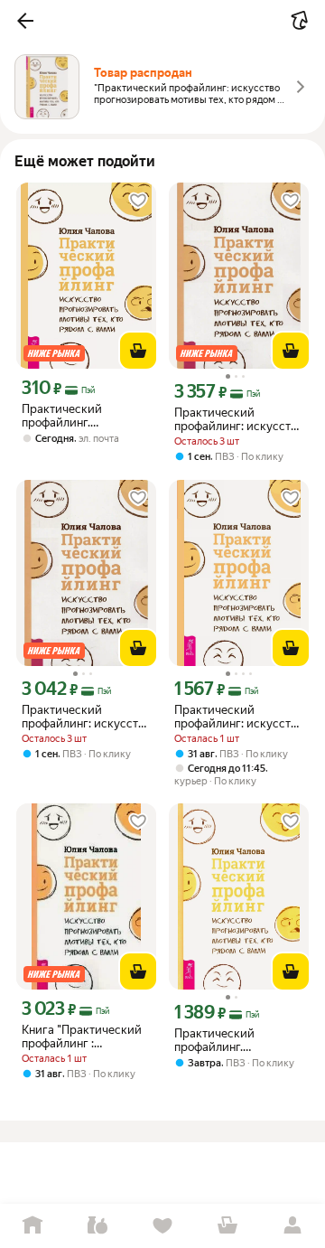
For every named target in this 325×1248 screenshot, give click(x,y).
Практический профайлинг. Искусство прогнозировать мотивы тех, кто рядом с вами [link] (236, 1040)
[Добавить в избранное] (138, 200)
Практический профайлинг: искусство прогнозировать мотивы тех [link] (238, 419)
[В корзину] (138, 351)
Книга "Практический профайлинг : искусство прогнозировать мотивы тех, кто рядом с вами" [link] (83, 1036)
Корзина (227, 1226)
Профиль (292, 1226)
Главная (32, 1226)
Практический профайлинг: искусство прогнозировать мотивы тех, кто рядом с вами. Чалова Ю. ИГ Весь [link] (238, 716)
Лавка (97, 1226)
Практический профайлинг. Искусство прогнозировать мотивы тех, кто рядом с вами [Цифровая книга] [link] (83, 415)
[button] (25, 21)
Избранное (162, 1226)
